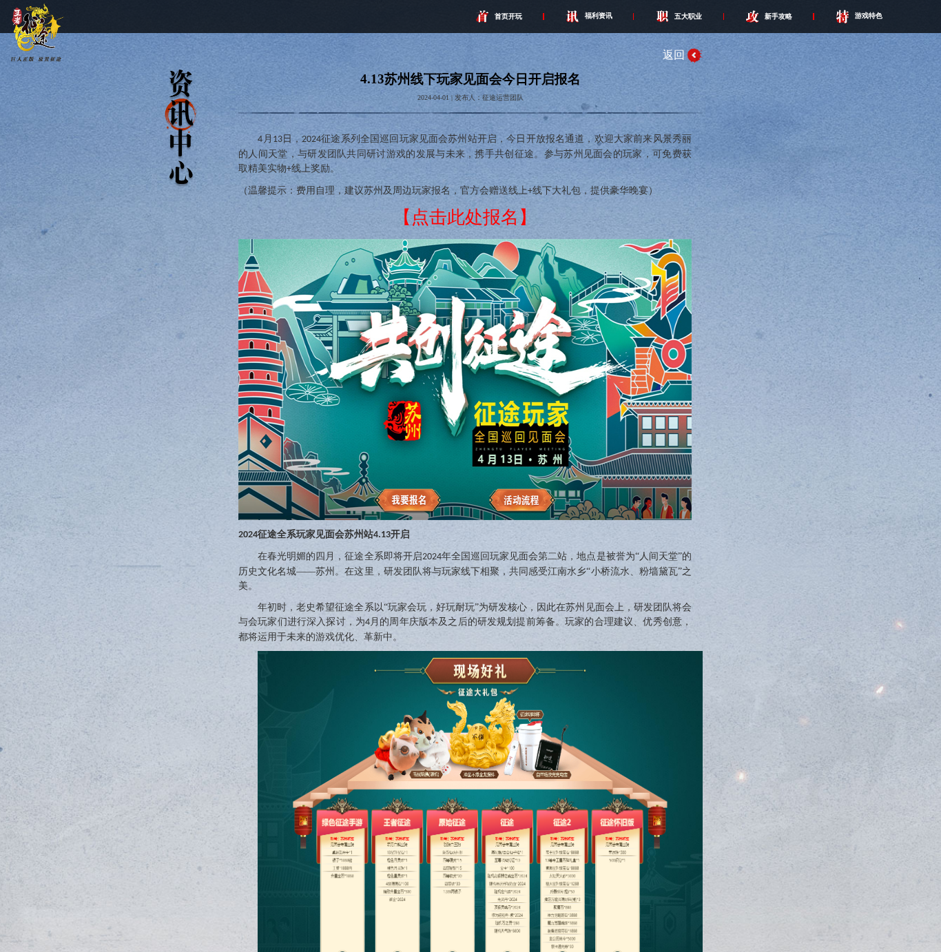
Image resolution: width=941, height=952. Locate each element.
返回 (674, 55)
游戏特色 (868, 15)
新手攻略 (778, 15)
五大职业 (688, 15)
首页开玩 (508, 15)
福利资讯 (598, 15)
